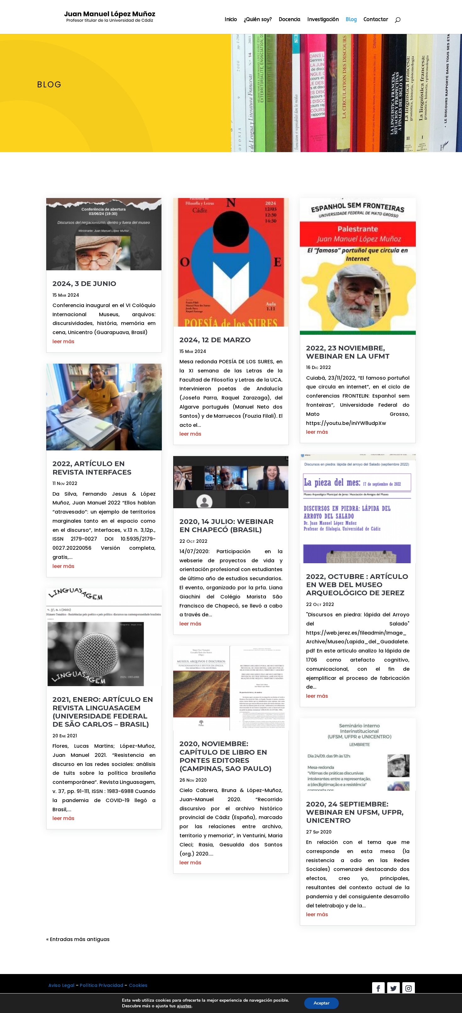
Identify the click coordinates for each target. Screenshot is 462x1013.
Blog (351, 19)
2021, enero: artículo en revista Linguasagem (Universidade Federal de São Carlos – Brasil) (102, 712)
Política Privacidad (101, 985)
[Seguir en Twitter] (393, 988)
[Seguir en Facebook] (378, 988)
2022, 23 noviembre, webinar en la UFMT (348, 352)
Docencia (289, 19)
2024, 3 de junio (84, 283)
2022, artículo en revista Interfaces (91, 468)
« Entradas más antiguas (78, 939)
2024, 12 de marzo (215, 340)
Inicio (231, 19)
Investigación (323, 19)
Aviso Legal (61, 985)
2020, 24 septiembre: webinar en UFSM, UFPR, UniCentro (355, 812)
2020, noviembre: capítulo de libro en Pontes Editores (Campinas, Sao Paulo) (225, 756)
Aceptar (321, 1003)
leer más (63, 341)
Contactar (376, 19)
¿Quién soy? (258, 19)
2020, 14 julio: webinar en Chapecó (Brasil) (226, 525)
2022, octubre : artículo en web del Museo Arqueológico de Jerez (357, 584)
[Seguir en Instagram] (408, 988)
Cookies (138, 985)
